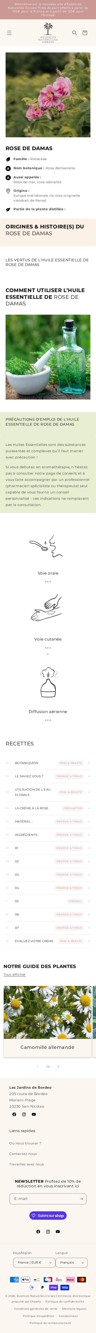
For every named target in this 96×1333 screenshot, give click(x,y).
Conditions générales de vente (36, 1308)
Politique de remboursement (50, 1323)
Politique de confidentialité (64, 1301)
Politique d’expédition (38, 1316)
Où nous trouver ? (25, 1143)
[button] (9, 33)
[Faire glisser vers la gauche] (38, 1066)
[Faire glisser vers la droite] (58, 1066)
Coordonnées (68, 1316)
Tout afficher (14, 974)
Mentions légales (74, 1308)
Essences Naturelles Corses (36, 1296)
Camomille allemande (47, 1047)
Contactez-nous (23, 1154)
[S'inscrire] (81, 1198)
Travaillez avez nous (26, 1164)
